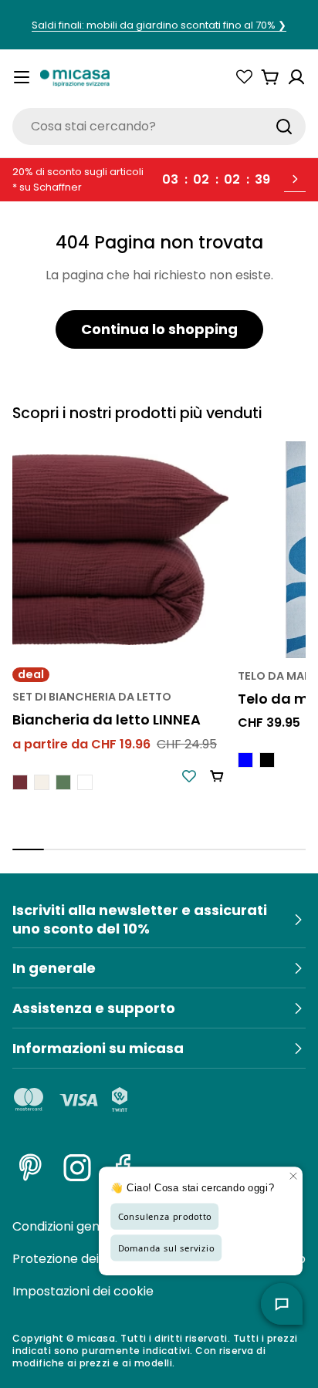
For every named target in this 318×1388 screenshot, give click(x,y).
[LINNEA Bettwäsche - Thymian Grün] (63, 782)
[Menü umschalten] (21, 77)
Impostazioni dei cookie (83, 1291)
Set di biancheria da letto (91, 696)
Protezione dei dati (68, 1259)
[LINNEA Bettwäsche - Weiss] (85, 782)
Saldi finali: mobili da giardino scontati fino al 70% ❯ (159, 25)
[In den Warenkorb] (216, 776)
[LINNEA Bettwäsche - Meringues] (41, 782)
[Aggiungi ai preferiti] (189, 776)
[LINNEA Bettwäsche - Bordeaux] (20, 782)
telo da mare (277, 676)
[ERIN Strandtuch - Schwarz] (267, 760)
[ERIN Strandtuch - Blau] (245, 760)
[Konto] (296, 77)
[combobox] (159, 126)
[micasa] (75, 77)
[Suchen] (284, 126)
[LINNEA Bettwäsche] (120, 549)
